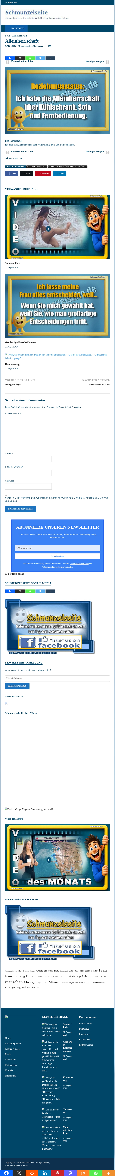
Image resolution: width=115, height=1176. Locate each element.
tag (19, 987)
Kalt (60, 977)
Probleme (64, 983)
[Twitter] (40, 56)
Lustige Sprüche (19, 36)
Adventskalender (11, 971)
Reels (7, 1054)
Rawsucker (84, 1034)
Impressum (10, 1075)
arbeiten (48, 970)
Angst (32, 971)
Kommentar (13, 414)
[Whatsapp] (30, 56)
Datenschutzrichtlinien (79, 563)
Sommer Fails (13, 263)
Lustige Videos (12, 1049)
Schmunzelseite (98, 983)
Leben (85, 976)
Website (10, 481)
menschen (14, 982)
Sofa (84, 167)
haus (45, 977)
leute (92, 977)
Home (7, 36)
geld (25, 976)
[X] (20, 56)
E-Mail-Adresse (15, 467)
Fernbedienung (56, 167)
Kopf (79, 977)
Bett (56, 970)
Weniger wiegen (95, 61)
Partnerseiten (11, 1065)
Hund (50, 977)
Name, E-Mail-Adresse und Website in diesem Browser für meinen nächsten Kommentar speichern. (57, 499)
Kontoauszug (12, 364)
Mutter (45, 983)
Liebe (97, 977)
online (14, 574)
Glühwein (33, 977)
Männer (54, 982)
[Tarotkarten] (51, 1109)
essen (87, 970)
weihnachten (28, 987)
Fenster (94, 971)
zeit (38, 987)
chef (82, 970)
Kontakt (9, 1070)
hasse (40, 977)
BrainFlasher (85, 1039)
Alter (27, 971)
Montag (29, 982)
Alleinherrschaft (37, 167)
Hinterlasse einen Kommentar (31, 46)
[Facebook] (10, 56)
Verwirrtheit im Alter (22, 61)
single (7, 987)
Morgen (38, 983)
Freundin (19, 977)
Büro (76, 971)
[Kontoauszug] (57, 357)
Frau (103, 970)
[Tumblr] (50, 56)
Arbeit (39, 970)
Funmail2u (84, 1029)
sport (13, 987)
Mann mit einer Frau (67, 1130)
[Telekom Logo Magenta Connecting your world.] (29, 809)
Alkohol (21, 971)
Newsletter (10, 1059)
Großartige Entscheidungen (20, 342)
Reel (81, 983)
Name (9, 453)
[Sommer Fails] (57, 228)
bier (71, 970)
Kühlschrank (73, 167)
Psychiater (73, 983)
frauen (9, 976)
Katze (66, 977)
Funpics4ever (85, 1023)
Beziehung (64, 971)
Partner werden (86, 1045)
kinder (72, 976)
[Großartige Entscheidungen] (57, 307)
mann (103, 976)
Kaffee (55, 977)
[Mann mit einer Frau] (51, 1127)
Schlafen (87, 983)
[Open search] (107, 28)
